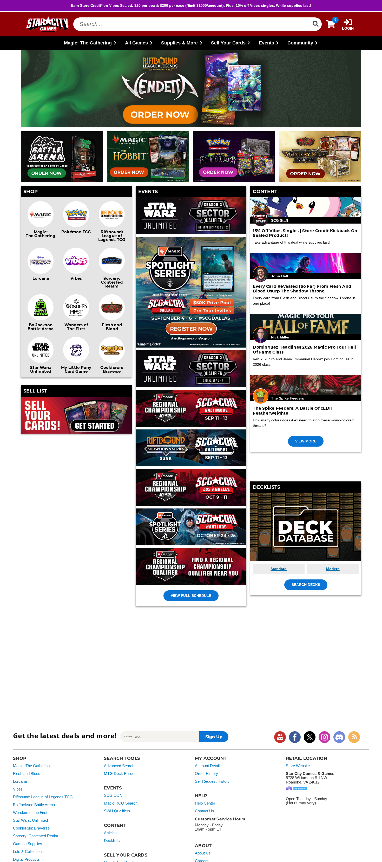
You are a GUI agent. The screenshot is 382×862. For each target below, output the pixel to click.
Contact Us (204, 811)
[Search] (315, 24)
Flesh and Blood (112, 326)
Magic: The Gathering (40, 233)
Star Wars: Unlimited (40, 369)
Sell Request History (212, 781)
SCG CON (113, 795)
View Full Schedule (191, 595)
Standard (279, 569)
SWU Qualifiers (117, 811)
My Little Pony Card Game (76, 369)
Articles (110, 833)
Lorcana (40, 278)
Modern (333, 569)
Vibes (76, 278)
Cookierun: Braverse (111, 369)
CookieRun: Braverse (31, 828)
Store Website (298, 766)
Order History (206, 774)
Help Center (205, 803)
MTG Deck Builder (120, 774)
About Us (203, 853)
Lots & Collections (28, 852)
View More (305, 441)
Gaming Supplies (27, 844)
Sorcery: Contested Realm (112, 282)
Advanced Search (119, 766)
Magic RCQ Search (120, 803)
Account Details (208, 766)
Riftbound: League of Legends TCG (112, 235)
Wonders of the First (30, 813)
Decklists (112, 841)
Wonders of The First (76, 326)
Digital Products (26, 859)
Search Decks (306, 585)
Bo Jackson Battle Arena (41, 326)
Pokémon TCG (76, 231)
